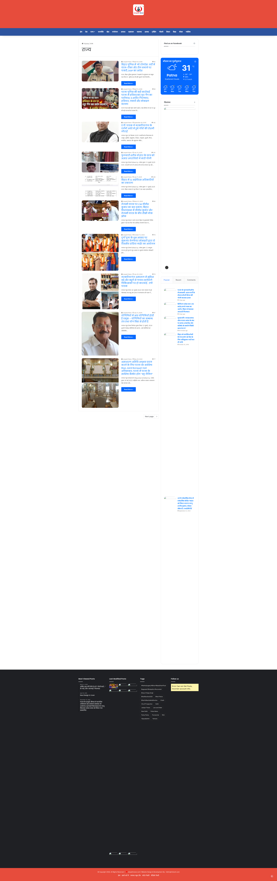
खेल (108, 32)
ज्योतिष (188, 32)
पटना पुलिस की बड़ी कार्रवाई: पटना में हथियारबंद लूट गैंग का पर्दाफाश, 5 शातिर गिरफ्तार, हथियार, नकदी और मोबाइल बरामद (136, 98)
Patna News (154, 711)
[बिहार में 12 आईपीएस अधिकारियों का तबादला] (100, 186)
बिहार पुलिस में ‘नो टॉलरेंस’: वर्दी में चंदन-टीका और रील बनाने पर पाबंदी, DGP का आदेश (138, 67)
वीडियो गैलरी (155, 875)
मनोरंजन (115, 32)
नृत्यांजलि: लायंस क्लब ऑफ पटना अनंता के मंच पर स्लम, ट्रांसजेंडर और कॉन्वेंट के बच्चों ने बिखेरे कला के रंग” (186, 323)
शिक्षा (174, 32)
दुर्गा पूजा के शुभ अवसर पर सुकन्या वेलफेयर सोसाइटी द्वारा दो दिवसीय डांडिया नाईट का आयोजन (138, 240)
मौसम (181, 32)
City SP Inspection (146, 704)
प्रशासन (131, 32)
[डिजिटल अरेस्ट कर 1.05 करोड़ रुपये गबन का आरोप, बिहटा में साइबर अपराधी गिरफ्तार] (170, 307)
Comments (191, 280)
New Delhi (144, 711)
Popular (167, 280)
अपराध (123, 32)
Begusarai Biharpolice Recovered (151, 689)
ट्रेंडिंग (154, 32)
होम (81, 32)
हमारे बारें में (125, 875)
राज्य (91, 32)
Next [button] (192, 188)
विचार (168, 32)
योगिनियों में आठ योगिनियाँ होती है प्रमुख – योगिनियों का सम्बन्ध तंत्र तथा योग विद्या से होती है (137, 318)
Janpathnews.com (134, 872)
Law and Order (157, 707)
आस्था (147, 32)
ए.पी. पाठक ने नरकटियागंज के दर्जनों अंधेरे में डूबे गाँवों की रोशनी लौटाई (137, 128)
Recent (178, 280)
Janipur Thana (145, 707)
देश (86, 32)
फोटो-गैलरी (145, 875)
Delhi (157, 704)
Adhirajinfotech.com (173, 872)
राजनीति (101, 32)
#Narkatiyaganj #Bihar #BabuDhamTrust (153, 685)
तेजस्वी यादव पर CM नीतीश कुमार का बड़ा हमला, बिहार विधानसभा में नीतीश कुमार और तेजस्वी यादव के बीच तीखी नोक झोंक (137, 210)
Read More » (128, 83)
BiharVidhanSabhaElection (149, 700)
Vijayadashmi (145, 718)
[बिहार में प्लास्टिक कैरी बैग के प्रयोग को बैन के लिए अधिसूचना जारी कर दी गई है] (170, 414)
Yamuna (154, 718)
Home (86, 43)
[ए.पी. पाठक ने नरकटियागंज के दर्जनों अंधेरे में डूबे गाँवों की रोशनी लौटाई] (100, 132)
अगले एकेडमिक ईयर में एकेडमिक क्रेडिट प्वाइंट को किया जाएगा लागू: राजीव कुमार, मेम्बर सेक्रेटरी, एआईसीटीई (186, 503)
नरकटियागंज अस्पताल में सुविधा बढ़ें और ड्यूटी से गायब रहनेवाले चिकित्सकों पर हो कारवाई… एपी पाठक (137, 282)
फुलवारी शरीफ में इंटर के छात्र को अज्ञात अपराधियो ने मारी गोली (138, 157)
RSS (163, 715)
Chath (162, 700)
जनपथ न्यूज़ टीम (135, 875)
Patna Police (145, 715)
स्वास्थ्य (139, 32)
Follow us (175, 679)
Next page (149, 416)
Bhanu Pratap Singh (147, 693)
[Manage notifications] (272, 876)
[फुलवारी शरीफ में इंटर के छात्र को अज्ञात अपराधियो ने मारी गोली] (100, 162)
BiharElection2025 (146, 696)
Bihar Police (159, 696)
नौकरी (161, 32)
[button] (166, 267)
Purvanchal (155, 715)
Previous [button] (166, 188)
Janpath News (127, 62)
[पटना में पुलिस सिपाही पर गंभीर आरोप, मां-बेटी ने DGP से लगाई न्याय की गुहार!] (113, 691)
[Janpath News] (138, 9)
